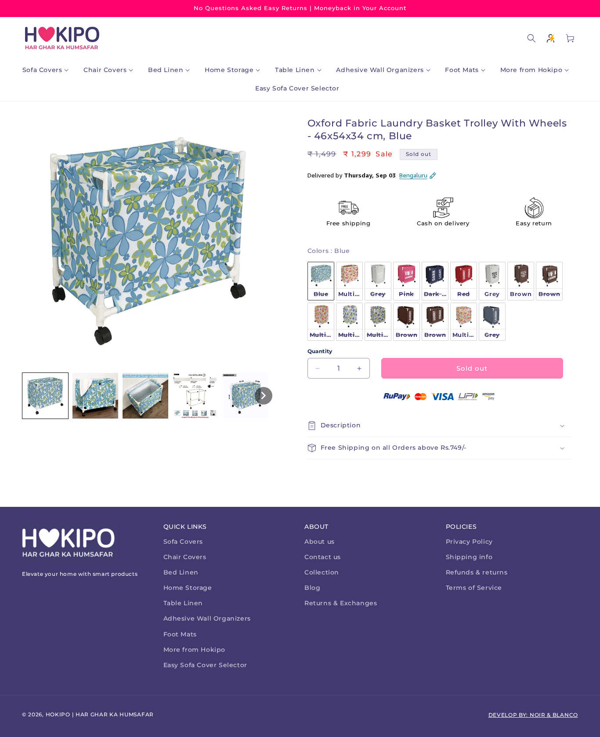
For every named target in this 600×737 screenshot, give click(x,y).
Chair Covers (184, 557)
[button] (47, 70)
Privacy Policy (469, 542)
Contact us (322, 557)
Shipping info (469, 557)
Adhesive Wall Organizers (207, 618)
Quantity (320, 351)
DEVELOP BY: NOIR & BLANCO (533, 715)
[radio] (320, 281)
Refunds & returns (477, 572)
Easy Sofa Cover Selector (205, 665)
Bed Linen (181, 572)
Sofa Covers (183, 542)
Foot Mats (180, 634)
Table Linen (183, 603)
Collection (321, 572)
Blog (312, 588)
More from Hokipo (194, 650)
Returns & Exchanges (340, 603)
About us (319, 542)
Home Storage (187, 588)
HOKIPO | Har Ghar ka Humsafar (100, 714)
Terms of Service (474, 588)
